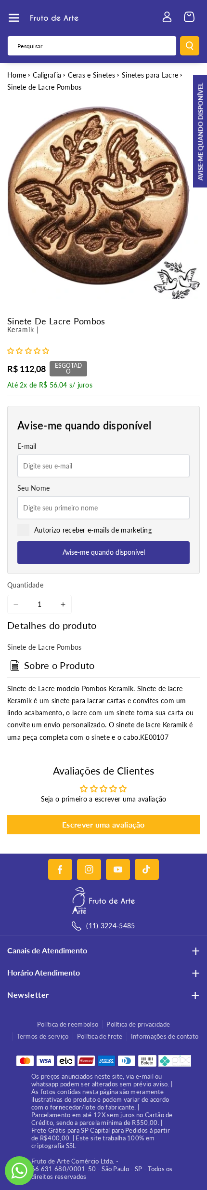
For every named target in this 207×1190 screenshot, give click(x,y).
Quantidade (25, 585)
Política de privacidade (138, 1024)
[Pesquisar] (189, 45)
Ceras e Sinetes (91, 75)
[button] (14, 18)
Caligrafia (47, 75)
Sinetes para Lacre (150, 75)
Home (16, 75)
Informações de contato (165, 1036)
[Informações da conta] (167, 16)
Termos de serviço (43, 1036)
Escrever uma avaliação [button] (103, 824)
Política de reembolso (67, 1024)
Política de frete (100, 1036)
